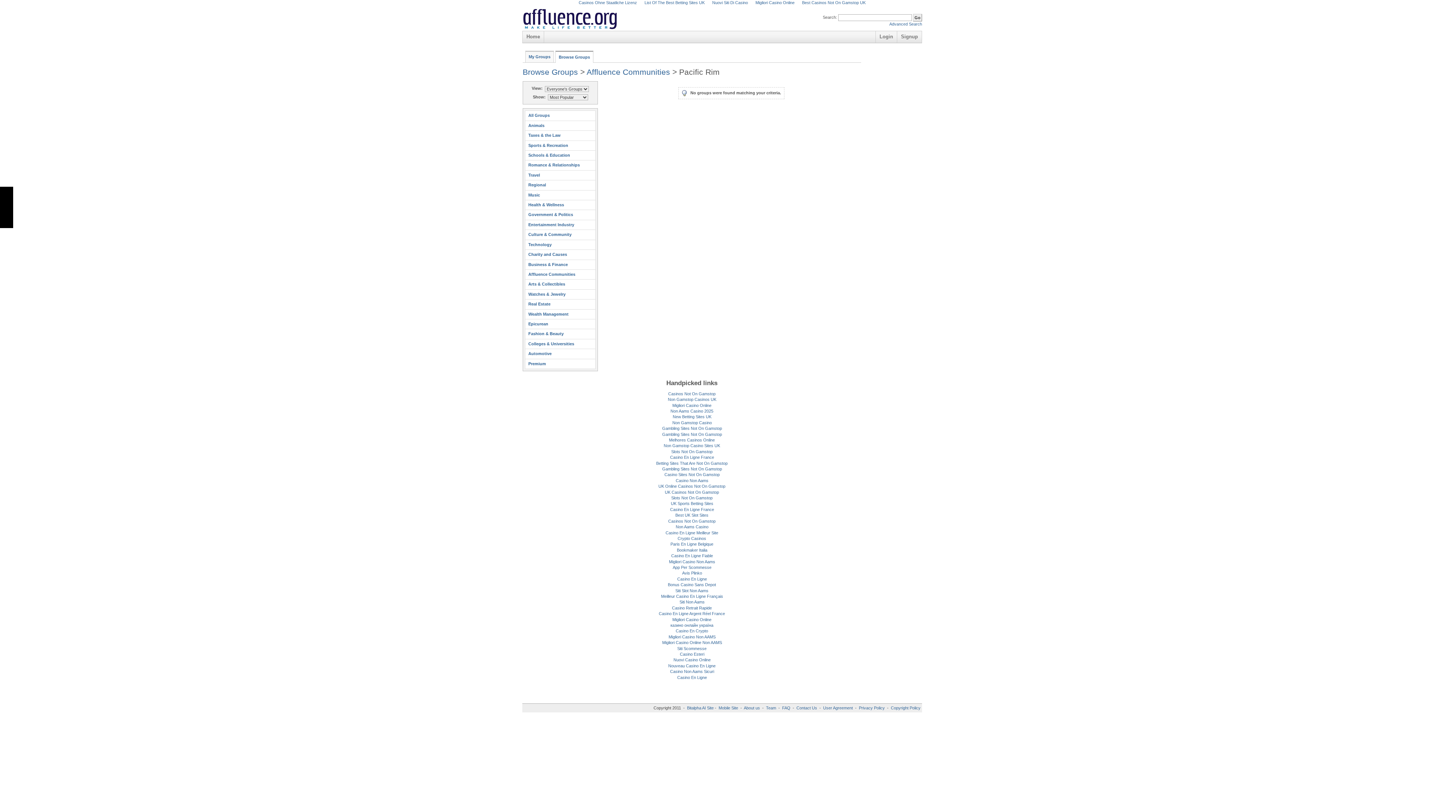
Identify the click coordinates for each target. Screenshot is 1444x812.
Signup (909, 36)
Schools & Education (549, 155)
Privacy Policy (872, 708)
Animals (536, 125)
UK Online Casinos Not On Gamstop (691, 486)
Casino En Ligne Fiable (692, 555)
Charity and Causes (547, 254)
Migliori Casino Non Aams (692, 561)
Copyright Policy (906, 708)
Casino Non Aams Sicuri (692, 671)
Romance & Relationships (554, 165)
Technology (540, 244)
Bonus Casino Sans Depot (692, 584)
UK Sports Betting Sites (692, 503)
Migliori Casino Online (691, 405)
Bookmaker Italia (692, 550)
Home (533, 36)
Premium (537, 363)
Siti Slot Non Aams (691, 590)
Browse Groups (574, 57)
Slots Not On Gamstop (692, 451)
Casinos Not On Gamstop (692, 394)
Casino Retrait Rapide (692, 608)
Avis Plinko (692, 573)
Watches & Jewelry (547, 294)
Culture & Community (550, 234)
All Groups (539, 115)
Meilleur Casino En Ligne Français (692, 596)
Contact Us (806, 708)
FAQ (786, 708)
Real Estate (539, 304)
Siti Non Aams (692, 602)
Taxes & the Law (544, 135)
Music (534, 195)
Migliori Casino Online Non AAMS (692, 642)
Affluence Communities (628, 72)
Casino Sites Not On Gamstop (692, 474)
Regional (537, 185)
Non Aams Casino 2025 (691, 411)
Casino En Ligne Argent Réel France (692, 613)
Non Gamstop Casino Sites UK (692, 445)
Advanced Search (905, 24)
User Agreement (838, 708)
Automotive (540, 353)
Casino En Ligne (692, 579)
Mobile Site (728, 708)
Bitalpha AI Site (700, 708)
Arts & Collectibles (546, 284)
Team (771, 708)
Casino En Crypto (692, 631)
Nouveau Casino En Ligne (692, 666)
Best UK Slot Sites (691, 515)
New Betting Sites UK (692, 416)
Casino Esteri (692, 654)
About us (752, 708)
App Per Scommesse (692, 567)
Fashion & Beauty (546, 333)
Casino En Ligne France (692, 457)
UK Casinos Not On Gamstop (692, 492)
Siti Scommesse (692, 648)
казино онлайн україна (691, 625)
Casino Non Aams (692, 480)
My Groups (540, 56)
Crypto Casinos (692, 538)
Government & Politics (550, 214)
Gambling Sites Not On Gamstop (692, 428)
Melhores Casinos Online (692, 440)
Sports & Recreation (548, 145)
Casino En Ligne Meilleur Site (692, 533)
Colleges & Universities (551, 344)
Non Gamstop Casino (692, 422)
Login (886, 36)
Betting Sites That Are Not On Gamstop (692, 463)
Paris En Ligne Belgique (691, 544)
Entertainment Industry (551, 224)
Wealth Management (548, 314)
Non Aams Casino (692, 527)
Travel (534, 175)
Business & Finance (548, 264)
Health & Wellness (546, 205)
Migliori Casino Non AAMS (692, 637)
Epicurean (538, 324)
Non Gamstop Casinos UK (692, 399)
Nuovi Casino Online (692, 660)
